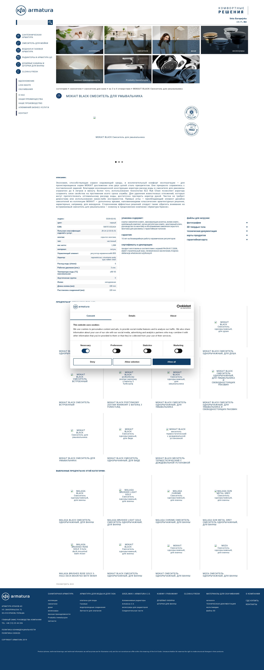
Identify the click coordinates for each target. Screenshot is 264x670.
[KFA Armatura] (34, 14)
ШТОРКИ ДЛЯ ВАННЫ (166, 604)
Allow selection (132, 362)
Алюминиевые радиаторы (134, 600)
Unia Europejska (238, 19)
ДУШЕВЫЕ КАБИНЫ (166, 600)
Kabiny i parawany (167, 594)
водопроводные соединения (92, 607)
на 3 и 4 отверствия (119, 89)
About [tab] (173, 316)
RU (245, 22)
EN (238, 22)
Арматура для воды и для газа (98, 594)
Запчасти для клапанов (90, 611)
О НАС (22, 95)
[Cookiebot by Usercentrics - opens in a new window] (179, 307)
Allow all (171, 362)
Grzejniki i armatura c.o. (136, 594)
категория (61, 89)
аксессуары (53, 611)
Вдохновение (26, 81)
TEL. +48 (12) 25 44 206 (12, 623)
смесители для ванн (95, 89)
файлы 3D (210, 611)
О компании (253, 594)
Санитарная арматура (60, 594)
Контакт (23, 113)
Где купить (252, 600)
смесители (76, 89)
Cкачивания (26, 89)
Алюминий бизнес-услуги (34, 107)
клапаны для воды (88, 600)
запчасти (52, 621)
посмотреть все (65, 584)
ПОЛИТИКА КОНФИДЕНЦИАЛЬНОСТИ (19, 630)
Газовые (83, 604)
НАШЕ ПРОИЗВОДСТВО (30, 103)
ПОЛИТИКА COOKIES (11, 633)
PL (241, 22)
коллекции (52, 600)
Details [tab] (132, 316)
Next (185, 139)
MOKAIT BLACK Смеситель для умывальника (158, 89)
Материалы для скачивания (222, 594)
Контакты (251, 604)
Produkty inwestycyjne (58, 618)
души (50, 607)
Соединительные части (132, 611)
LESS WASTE (25, 85)
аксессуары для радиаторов (135, 607)
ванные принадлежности (59, 614)
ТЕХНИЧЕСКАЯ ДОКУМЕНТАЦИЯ (221, 604)
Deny (92, 362)
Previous (52, 139)
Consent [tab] (91, 316)
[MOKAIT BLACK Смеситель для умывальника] (119, 137)
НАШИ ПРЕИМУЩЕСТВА (31, 99)
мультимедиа (212, 607)
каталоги (210, 600)
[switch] (116, 351)
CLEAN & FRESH (192, 594)
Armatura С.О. (128, 604)
